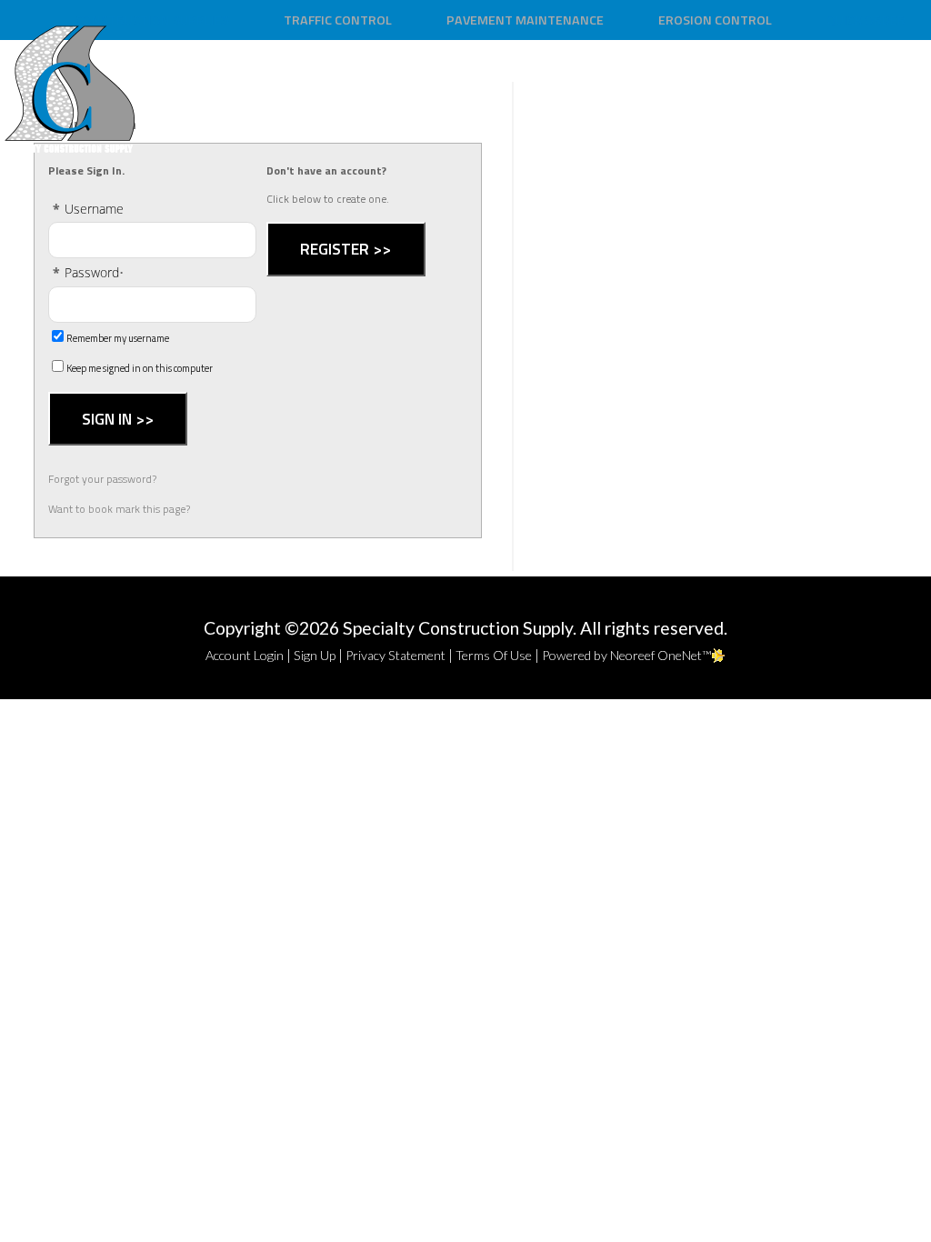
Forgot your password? (102, 478)
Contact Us (869, 82)
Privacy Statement (395, 655)
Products (752, 82)
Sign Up (314, 655)
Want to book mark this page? (119, 508)
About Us (643, 82)
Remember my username (117, 338)
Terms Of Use (493, 655)
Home (553, 82)
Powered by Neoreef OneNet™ (626, 655)
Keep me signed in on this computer (139, 368)
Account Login (244, 655)
